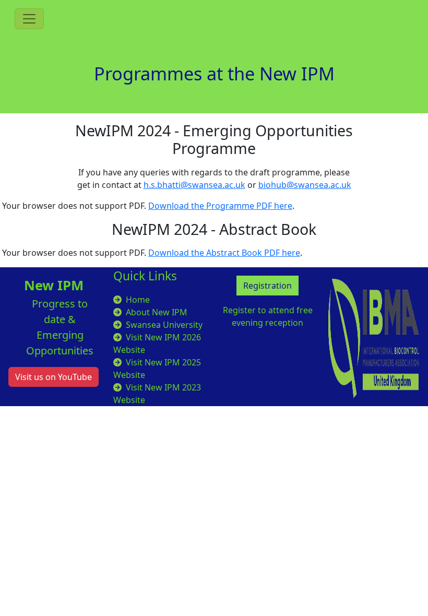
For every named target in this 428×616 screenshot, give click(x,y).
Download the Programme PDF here (220, 205)
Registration (267, 285)
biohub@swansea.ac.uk (304, 185)
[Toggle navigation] (29, 18)
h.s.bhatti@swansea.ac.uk (194, 185)
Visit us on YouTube (53, 377)
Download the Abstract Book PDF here (224, 252)
